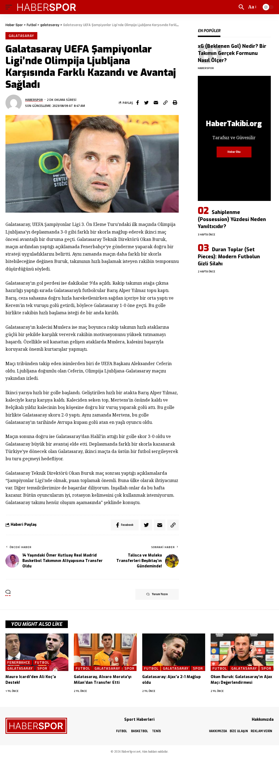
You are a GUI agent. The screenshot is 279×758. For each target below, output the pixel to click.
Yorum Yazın (160, 594)
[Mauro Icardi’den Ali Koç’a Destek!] (36, 652)
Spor (42, 668)
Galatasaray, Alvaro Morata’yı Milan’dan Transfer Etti (102, 679)
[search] (241, 7)
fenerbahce (18, 662)
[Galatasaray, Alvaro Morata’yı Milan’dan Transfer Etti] (105, 652)
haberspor (34, 99)
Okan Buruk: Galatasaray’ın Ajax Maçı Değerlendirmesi (241, 679)
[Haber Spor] (47, 7)
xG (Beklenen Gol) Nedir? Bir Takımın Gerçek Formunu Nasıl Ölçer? (232, 53)
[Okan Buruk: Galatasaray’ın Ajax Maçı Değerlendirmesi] (242, 652)
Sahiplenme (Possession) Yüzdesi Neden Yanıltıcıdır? (232, 219)
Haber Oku (234, 152)
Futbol (42, 662)
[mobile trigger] (10, 7)
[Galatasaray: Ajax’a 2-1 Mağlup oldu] (173, 652)
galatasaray (21, 35)
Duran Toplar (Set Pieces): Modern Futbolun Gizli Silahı (229, 256)
